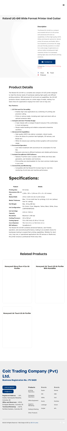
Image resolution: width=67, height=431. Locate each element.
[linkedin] (64, 422)
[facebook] (60, 422)
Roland (40, 68)
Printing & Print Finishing (53, 66)
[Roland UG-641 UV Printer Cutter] (15, 31)
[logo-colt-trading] (8, 2)
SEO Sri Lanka (34, 422)
